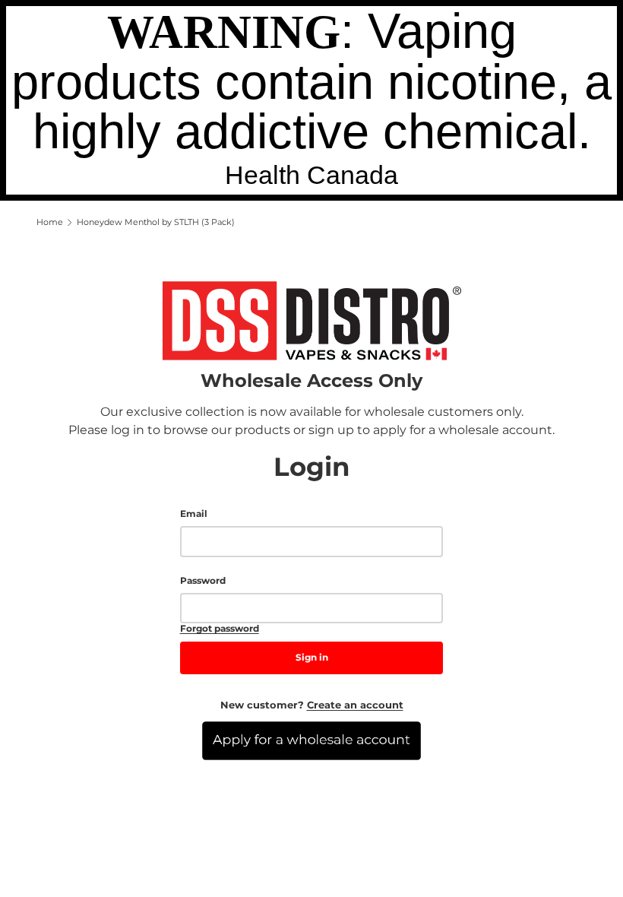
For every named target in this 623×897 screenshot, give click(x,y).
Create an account (355, 705)
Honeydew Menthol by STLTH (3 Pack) (156, 222)
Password (203, 580)
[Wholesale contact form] (311, 740)
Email (193, 514)
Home (49, 222)
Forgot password (219, 628)
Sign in (312, 657)
